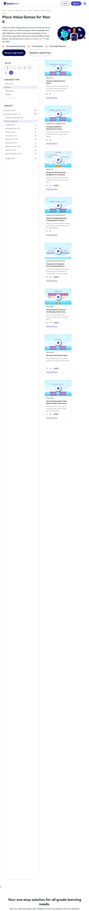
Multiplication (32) (12, 128)
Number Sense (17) (13, 114)
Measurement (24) (13, 146)
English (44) (10, 158)
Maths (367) (10, 110)
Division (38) (10, 132)
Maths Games (20, 10)
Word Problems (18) (13, 154)
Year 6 (29, 10)
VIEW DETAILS (51, 98)
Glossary (8, 94)
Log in (65, 3)
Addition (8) (10, 125)
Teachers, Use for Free (40, 53)
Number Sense (39, 10)
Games (11, 10)
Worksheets (10, 91)
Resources (9, 84)
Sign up (76, 3)
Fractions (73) (11, 136)
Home (4, 10)
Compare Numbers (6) (14, 118)
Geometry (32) (11, 143)
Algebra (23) (10, 150)
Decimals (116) (11, 139)
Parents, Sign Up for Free (13, 54)
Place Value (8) (11, 121)
